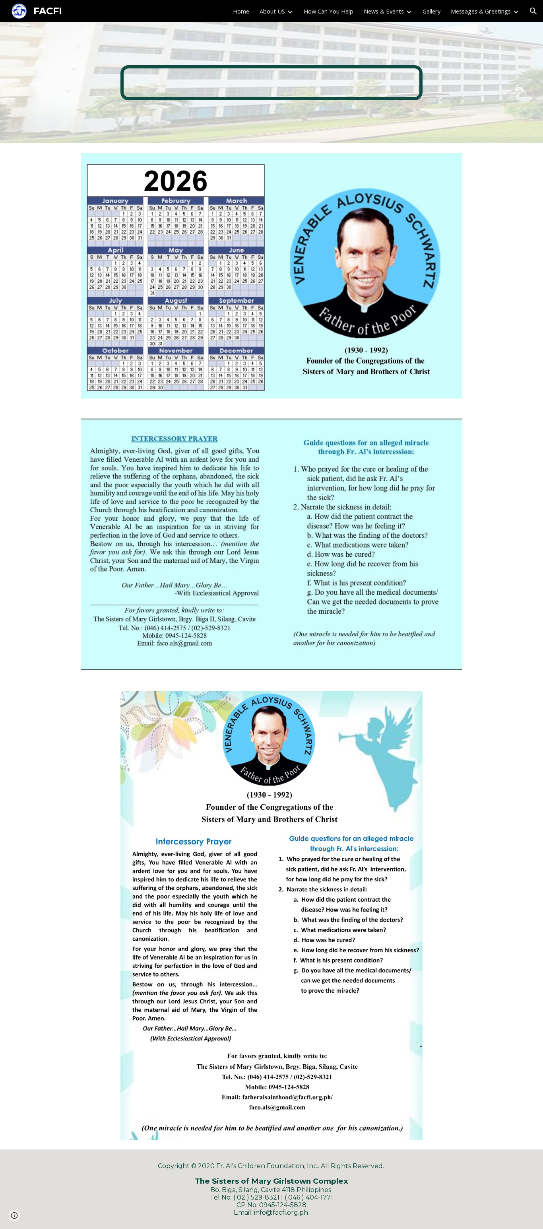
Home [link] (241, 11)
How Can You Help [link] (328, 11)
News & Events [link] (384, 11)
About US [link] (272, 11)
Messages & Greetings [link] (481, 11)
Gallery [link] (431, 11)
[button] (533, 11)
